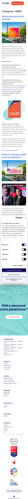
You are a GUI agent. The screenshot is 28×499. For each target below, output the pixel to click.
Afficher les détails (18, 265)
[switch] (24, 249)
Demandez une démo (17, 3)
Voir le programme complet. (10, 150)
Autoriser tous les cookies (14, 270)
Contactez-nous (15, 491)
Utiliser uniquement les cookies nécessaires (14, 279)
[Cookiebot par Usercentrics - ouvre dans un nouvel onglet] (16, 218)
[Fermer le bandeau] (25, 217)
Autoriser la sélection (14, 274)
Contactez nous (14, 317)
